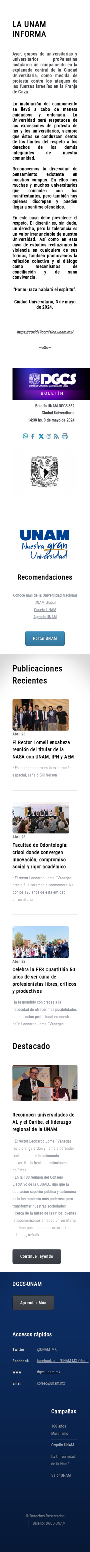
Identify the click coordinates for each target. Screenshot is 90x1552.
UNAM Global (45, 602)
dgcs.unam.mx (48, 1372)
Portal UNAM (45, 638)
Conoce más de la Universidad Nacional (45, 595)
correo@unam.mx (51, 1383)
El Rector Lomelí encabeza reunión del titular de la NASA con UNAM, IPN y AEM (43, 749)
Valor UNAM (61, 1475)
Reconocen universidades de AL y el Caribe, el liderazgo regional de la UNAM (43, 1122)
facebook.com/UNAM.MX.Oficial (62, 1360)
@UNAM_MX (47, 1349)
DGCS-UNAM (56, 1523)
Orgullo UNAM (62, 1445)
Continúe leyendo (36, 1256)
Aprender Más (33, 1303)
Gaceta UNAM (45, 609)
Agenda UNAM (45, 616)
